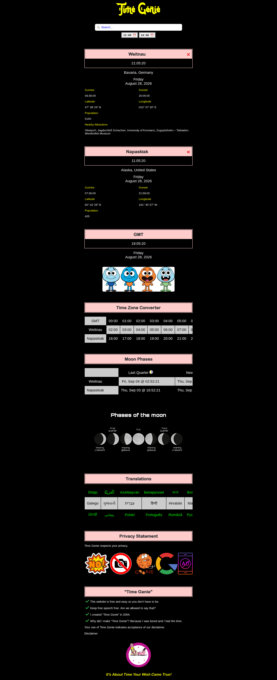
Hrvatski (175, 503)
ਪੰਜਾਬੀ (92, 515)
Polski (130, 515)
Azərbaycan (129, 492)
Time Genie (138, 9)
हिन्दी (154, 503)
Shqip (92, 492)
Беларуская (154, 492)
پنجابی (109, 515)
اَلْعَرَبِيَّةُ (109, 492)
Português (154, 515)
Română (175, 515)
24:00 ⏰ (147, 35)
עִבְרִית (129, 503)
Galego (93, 503)
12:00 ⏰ (129, 35)
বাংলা (175, 492)
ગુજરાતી (109, 503)
